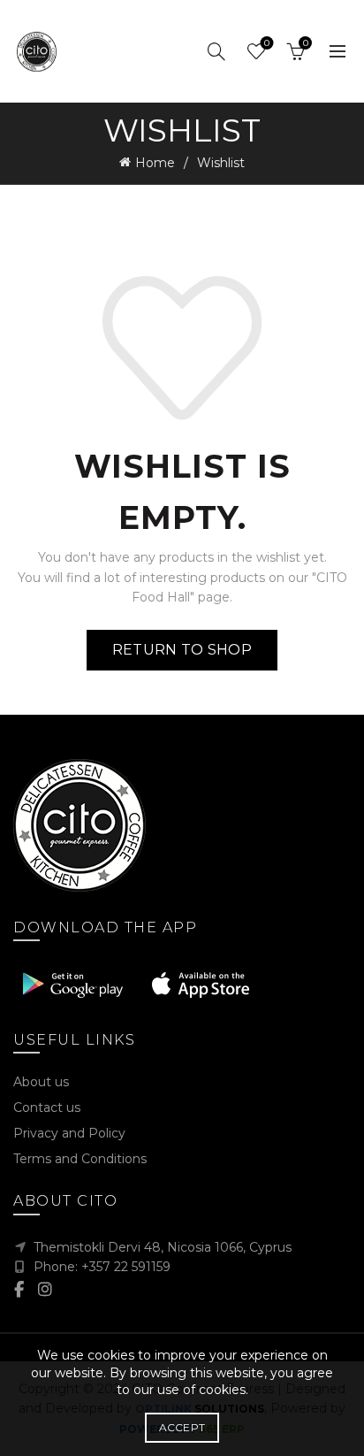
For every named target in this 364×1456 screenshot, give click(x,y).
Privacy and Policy (69, 1133)
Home (155, 163)
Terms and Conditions (80, 1159)
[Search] (216, 51)
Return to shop (182, 649)
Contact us (46, 1107)
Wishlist (266, 43)
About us (41, 1082)
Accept (182, 1427)
